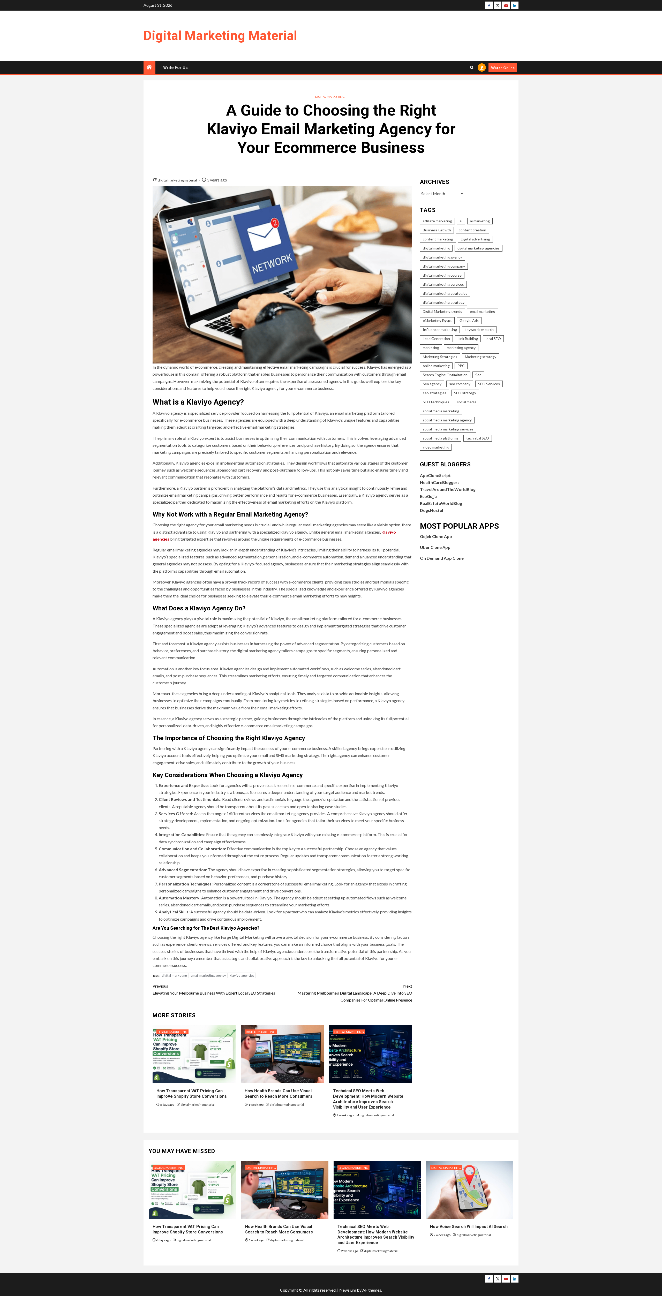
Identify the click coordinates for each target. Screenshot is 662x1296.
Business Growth (437, 230)
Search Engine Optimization (445, 375)
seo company (459, 384)
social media (466, 402)
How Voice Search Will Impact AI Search (469, 1226)
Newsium (347, 1289)
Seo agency (432, 384)
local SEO (493, 338)
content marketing (438, 239)
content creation (472, 230)
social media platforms (440, 438)
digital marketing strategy (443, 302)
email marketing (482, 311)
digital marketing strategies (445, 293)
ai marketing (480, 221)
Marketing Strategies (440, 356)
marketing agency (461, 347)
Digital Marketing (330, 96)
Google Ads (469, 320)
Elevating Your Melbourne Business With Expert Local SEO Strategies (214, 989)
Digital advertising (475, 239)
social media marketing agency (447, 420)
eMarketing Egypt (437, 320)
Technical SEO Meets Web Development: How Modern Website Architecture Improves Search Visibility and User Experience (375, 1234)
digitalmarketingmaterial (178, 180)
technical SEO (477, 438)
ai (461, 221)
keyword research (479, 329)
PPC (461, 365)
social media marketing (441, 411)
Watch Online (503, 67)
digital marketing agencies (478, 248)
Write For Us (175, 67)
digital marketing (174, 975)
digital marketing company (444, 266)
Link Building (468, 338)
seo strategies (434, 393)
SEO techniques (436, 402)
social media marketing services (448, 429)
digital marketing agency (442, 257)
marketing (431, 347)
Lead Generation (436, 338)
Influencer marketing (440, 329)
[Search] (472, 68)
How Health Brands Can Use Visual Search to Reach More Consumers (278, 1093)
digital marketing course (442, 275)
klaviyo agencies (242, 975)
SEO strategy (465, 393)
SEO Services (489, 384)
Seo (478, 375)
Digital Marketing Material (220, 35)
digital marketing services (443, 284)
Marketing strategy (480, 356)
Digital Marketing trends (442, 311)
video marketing (436, 447)
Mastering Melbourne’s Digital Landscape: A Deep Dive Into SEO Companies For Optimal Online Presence (354, 992)
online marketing (436, 365)
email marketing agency (208, 975)
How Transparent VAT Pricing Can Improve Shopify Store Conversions (192, 1093)
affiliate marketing (437, 221)
